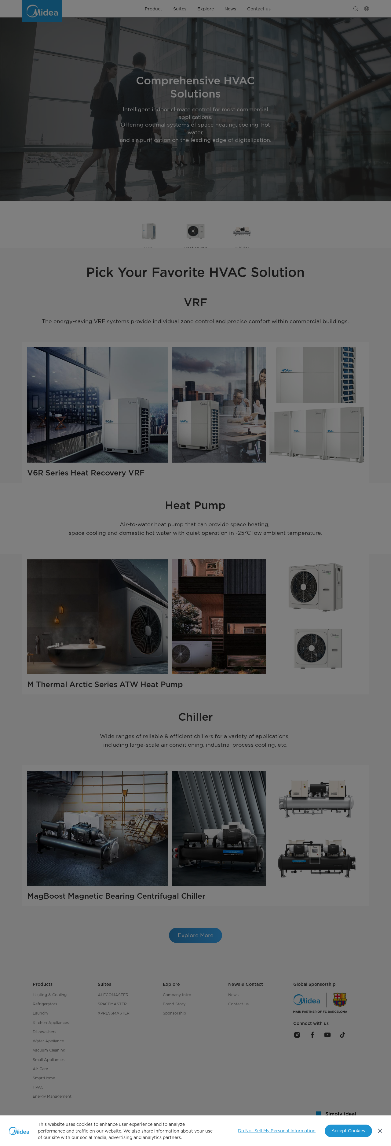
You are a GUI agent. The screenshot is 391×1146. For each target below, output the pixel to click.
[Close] (380, 1130)
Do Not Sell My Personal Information (277, 1130)
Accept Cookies (348, 1130)
